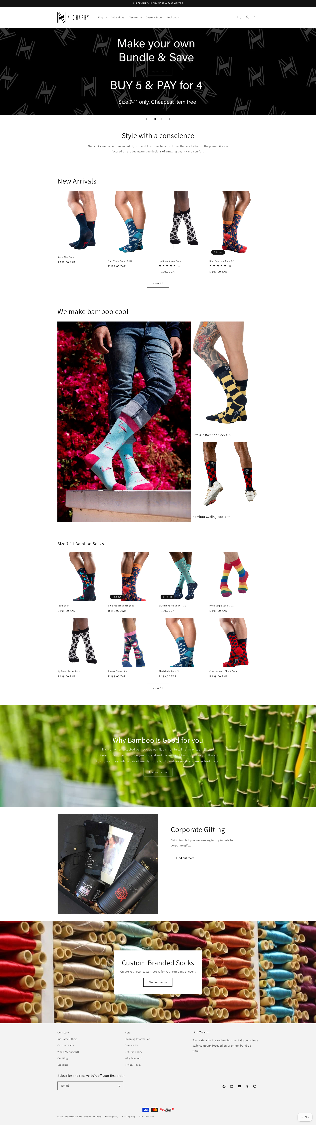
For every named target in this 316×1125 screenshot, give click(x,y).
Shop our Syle (158, 71)
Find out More (158, 772)
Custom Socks (65, 1045)
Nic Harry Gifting (67, 1039)
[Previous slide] (146, 119)
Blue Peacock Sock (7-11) (222, 261)
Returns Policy (133, 1052)
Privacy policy (128, 1116)
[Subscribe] (119, 1085)
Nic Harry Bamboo (73, 1116)
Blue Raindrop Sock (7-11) (173, 605)
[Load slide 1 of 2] (155, 119)
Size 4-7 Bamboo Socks (210, 435)
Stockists (62, 1064)
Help (127, 1032)
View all (158, 283)
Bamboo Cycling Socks (209, 517)
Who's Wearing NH (68, 1052)
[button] (102, 17)
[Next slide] (170, 119)
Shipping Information (137, 1039)
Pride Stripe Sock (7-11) (221, 605)
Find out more (185, 858)
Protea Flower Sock (118, 671)
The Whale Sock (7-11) (120, 261)
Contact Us (131, 1045)
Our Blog (62, 1058)
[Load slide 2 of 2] (160, 119)
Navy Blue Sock (65, 257)
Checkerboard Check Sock (223, 671)
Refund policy (111, 1116)
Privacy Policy (133, 1064)
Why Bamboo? (133, 1058)
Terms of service (146, 1116)
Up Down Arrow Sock (170, 261)
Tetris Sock (63, 605)
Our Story (63, 1032)
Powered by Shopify (92, 1116)
